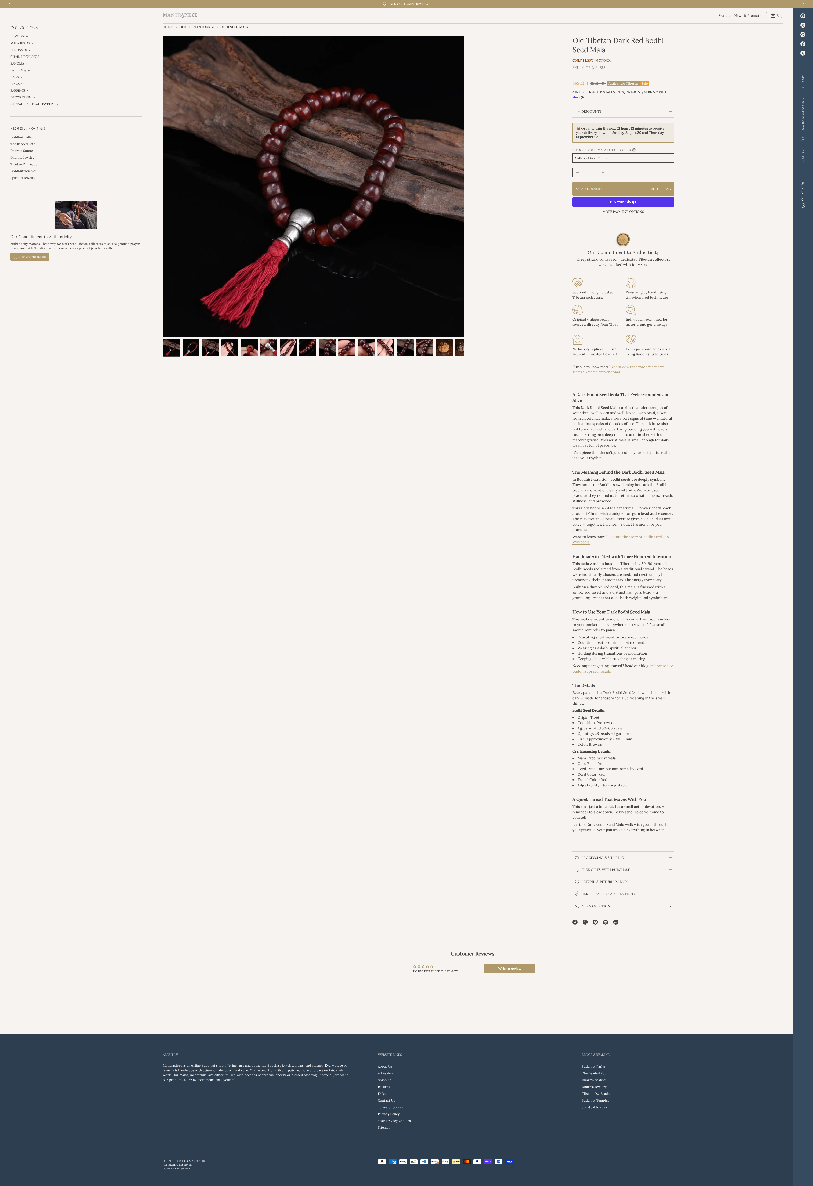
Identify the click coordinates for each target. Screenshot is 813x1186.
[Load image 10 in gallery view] (346, 347)
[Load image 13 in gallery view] (405, 347)
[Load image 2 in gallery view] (191, 347)
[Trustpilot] (802, 53)
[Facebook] (802, 43)
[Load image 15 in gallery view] (444, 347)
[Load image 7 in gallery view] (288, 347)
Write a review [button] (509, 968)
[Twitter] (802, 25)
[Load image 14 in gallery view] (424, 347)
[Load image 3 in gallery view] (210, 347)
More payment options (623, 212)
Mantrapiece (198, 1160)
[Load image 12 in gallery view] (385, 347)
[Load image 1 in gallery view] (171, 347)
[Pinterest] (802, 34)
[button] (724, 15)
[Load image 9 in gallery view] (327, 347)
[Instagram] (802, 16)
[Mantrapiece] (180, 15)
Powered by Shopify (177, 1168)
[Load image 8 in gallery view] (307, 347)
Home (168, 27)
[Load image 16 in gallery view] (463, 347)
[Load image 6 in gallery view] (268, 347)
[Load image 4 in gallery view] (229, 347)
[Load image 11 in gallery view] (366, 347)
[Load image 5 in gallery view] (249, 347)
